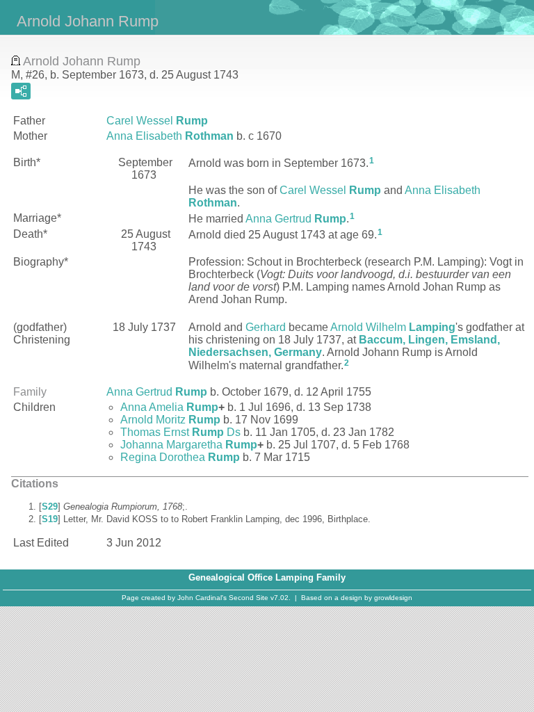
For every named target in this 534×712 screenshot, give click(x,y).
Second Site (248, 597)
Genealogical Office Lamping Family (267, 577)
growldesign (393, 597)
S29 (50, 506)
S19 (50, 519)
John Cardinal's (202, 597)
